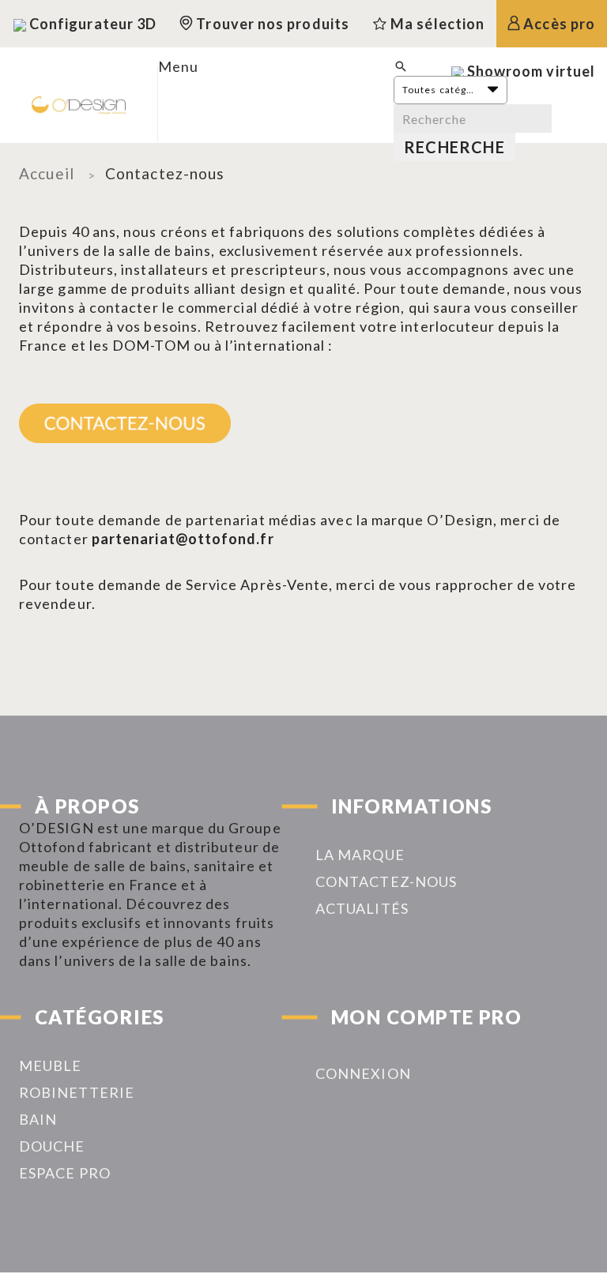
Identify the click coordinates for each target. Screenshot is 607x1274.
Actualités (362, 908)
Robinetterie (76, 1092)
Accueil (46, 173)
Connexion (363, 1073)
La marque (360, 854)
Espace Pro (65, 1173)
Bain (38, 1119)
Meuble (50, 1065)
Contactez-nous (386, 881)
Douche (52, 1146)
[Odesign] (79, 104)
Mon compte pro (426, 1016)
